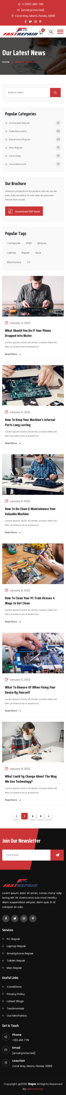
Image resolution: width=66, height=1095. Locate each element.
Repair (26, 253)
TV (28, 262)
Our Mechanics (17, 1015)
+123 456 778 (20, 1040)
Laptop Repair (16, 946)
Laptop (11, 253)
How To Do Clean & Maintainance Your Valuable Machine (30, 511)
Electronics (14, 262)
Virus (38, 253)
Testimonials (15, 1008)
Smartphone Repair (20, 953)
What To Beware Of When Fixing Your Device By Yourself (30, 689)
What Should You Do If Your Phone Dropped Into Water (28, 333)
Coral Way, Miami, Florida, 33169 (35, 16)
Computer (14, 243)
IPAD (29, 243)
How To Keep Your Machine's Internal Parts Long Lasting (30, 422)
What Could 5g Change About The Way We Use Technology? (31, 778)
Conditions (14, 987)
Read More (11, 354)
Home (5, 62)
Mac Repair (14, 968)
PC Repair (13, 939)
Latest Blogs (15, 1001)
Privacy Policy (16, 994)
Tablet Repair (16, 960)
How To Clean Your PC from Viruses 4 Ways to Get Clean (30, 600)
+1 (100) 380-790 (32, 4)
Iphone (41, 243)
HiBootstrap (35, 1089)
